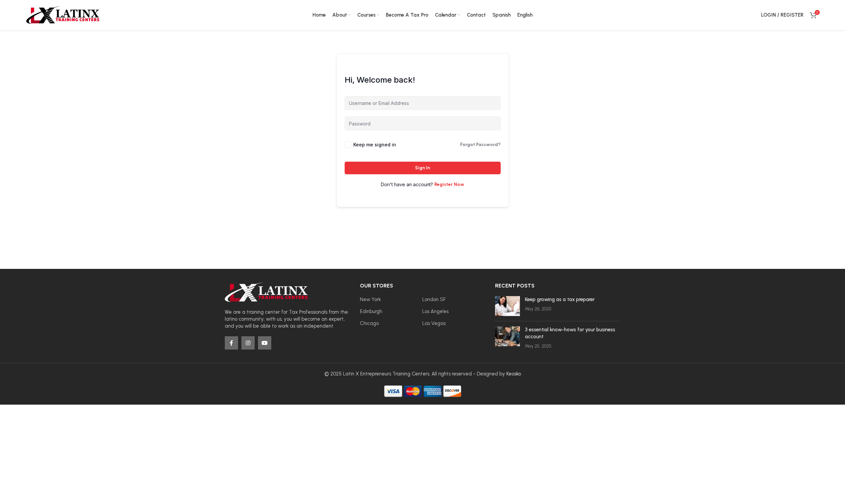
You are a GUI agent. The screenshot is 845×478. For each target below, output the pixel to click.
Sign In (422, 168)
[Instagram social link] (248, 343)
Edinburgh (371, 311)
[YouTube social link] (264, 343)
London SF (434, 299)
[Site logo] (62, 15)
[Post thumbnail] (507, 306)
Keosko (513, 374)
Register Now (449, 184)
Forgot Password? (480, 144)
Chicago (369, 323)
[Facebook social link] (231, 343)
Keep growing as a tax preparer (560, 299)
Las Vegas (434, 323)
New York (370, 299)
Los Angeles (435, 311)
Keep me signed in (374, 144)
